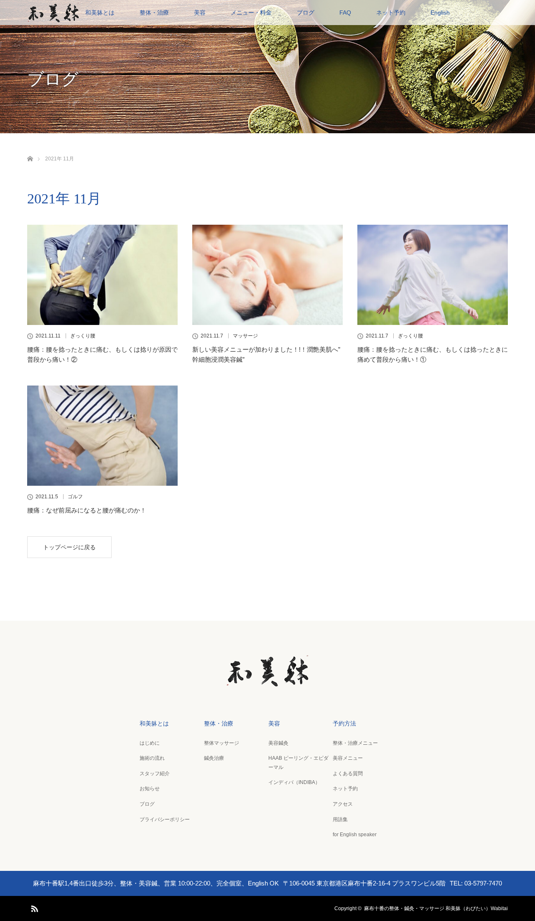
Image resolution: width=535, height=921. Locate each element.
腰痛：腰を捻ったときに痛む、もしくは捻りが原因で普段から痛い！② (102, 354)
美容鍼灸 (278, 743)
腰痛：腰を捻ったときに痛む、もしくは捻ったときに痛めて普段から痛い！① (432, 354)
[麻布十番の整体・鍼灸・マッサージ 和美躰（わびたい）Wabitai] (267, 681)
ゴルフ (75, 496)
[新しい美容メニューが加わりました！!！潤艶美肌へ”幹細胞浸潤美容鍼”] (267, 275)
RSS (33, 907)
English (440, 12)
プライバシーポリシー (165, 819)
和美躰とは (100, 12)
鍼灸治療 (214, 758)
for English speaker (355, 834)
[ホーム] (30, 149)
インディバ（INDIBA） (294, 782)
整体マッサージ (221, 743)
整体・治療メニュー (355, 743)
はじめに (150, 743)
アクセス (343, 804)
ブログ (305, 12)
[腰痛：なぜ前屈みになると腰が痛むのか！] (102, 436)
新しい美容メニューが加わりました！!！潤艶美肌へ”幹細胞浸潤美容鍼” (266, 354)
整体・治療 (154, 12)
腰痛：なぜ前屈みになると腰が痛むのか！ (86, 510)
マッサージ (245, 335)
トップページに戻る (69, 547)
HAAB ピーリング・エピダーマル (298, 762)
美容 (200, 12)
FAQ (345, 12)
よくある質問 (348, 773)
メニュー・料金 (251, 12)
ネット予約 (390, 12)
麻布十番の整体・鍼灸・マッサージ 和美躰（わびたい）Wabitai (436, 908)
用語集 (340, 819)
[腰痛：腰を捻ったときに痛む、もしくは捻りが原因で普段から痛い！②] (102, 275)
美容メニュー (348, 758)
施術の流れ (152, 758)
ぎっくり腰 (82, 335)
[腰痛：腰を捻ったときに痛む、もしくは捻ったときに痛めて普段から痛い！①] (432, 275)
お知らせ (150, 789)
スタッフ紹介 (155, 773)
